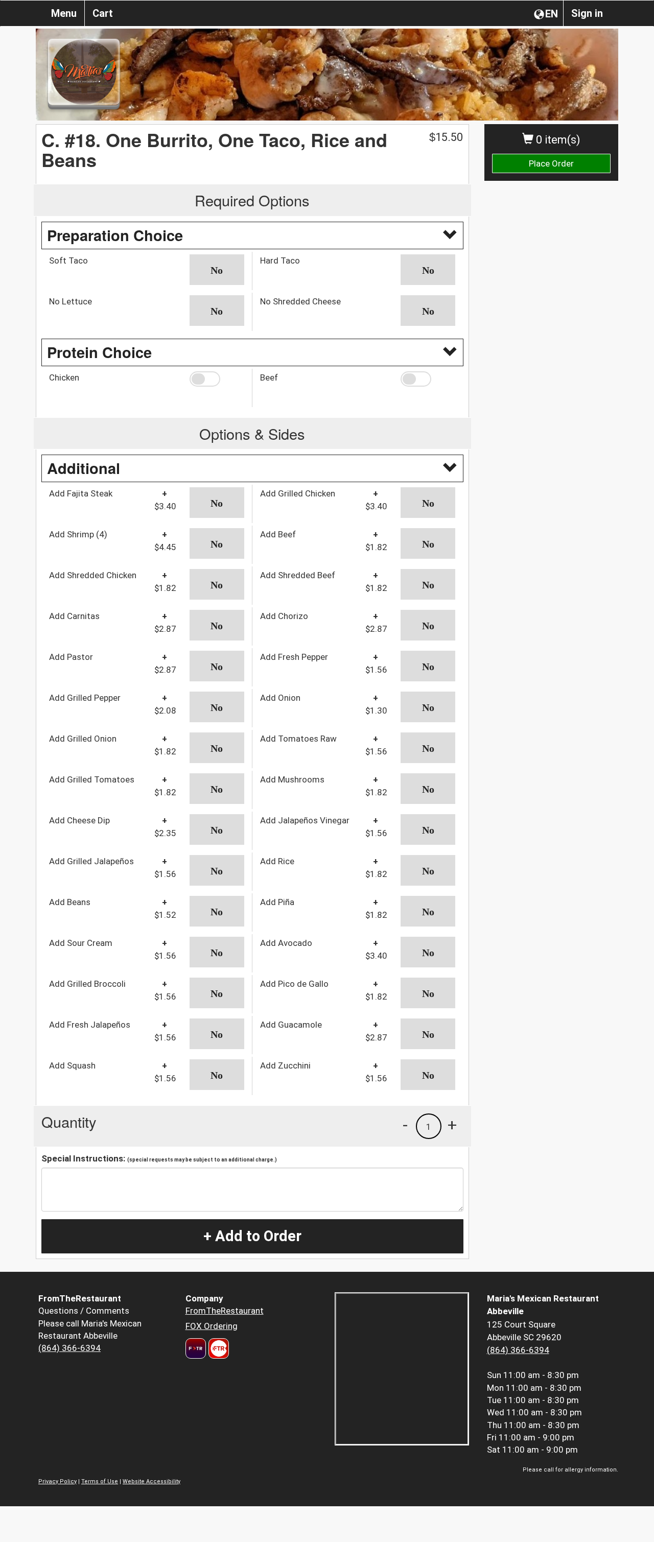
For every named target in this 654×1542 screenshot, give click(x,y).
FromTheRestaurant (224, 1311)
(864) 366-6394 (69, 1348)
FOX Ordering (211, 1326)
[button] (217, 269)
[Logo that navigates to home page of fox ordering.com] (217, 1348)
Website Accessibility (151, 1481)
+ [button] (452, 1124)
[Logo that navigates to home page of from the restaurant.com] (195, 1348)
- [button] (405, 1124)
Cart (102, 13)
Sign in (587, 13)
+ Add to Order (252, 1236)
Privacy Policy (57, 1481)
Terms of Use (99, 1481)
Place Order (551, 163)
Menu (64, 13)
